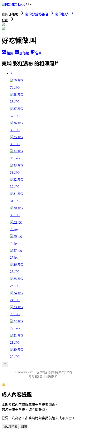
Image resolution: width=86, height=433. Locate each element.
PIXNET (28, 372)
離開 (24, 426)
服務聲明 (51, 376)
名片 (38, 53)
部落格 (24, 53)
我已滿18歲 (10, 426)
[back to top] (5, 364)
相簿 (10, 53)
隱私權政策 (35, 376)
